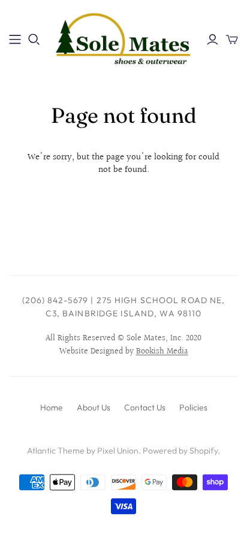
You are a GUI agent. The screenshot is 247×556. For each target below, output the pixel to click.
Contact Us (144, 407)
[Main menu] (15, 40)
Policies (193, 407)
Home (51, 407)
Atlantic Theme (56, 450)
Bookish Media (162, 351)
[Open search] (34, 40)
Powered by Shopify (180, 450)
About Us (93, 407)
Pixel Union (117, 450)
